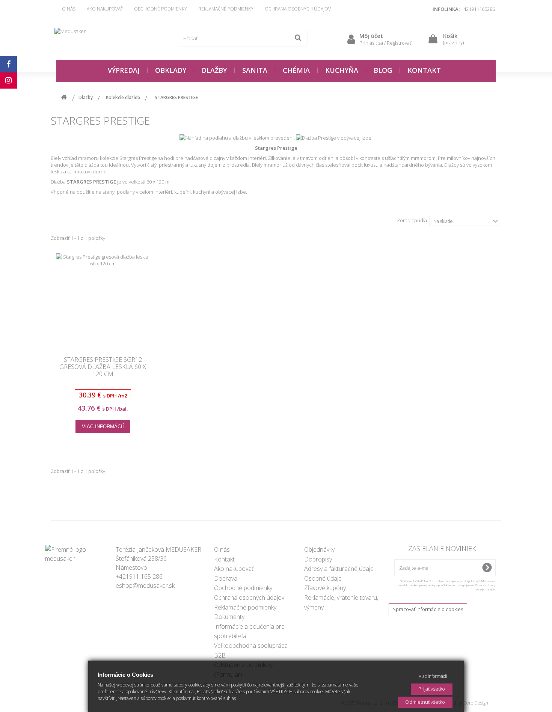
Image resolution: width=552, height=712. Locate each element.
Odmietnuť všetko (425, 701)
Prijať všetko (431, 688)
